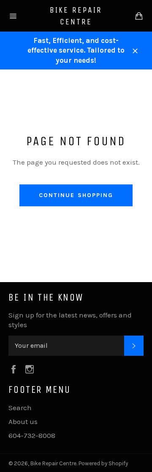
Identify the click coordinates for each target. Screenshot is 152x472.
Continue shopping (76, 195)
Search (20, 407)
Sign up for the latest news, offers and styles (70, 320)
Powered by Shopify (103, 463)
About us (23, 421)
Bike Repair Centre (76, 16)
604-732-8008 (31, 435)
